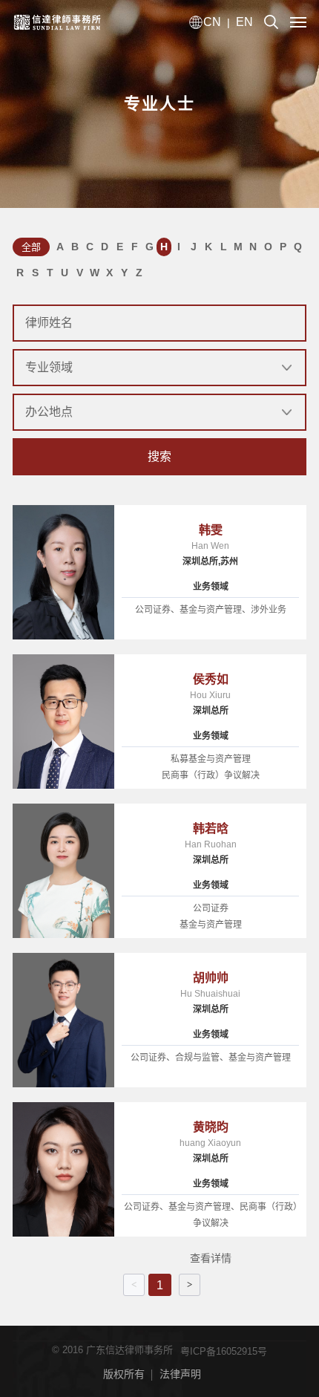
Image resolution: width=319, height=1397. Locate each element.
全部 (31, 247)
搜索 (159, 456)
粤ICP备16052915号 (223, 1351)
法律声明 (180, 1374)
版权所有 (124, 1374)
